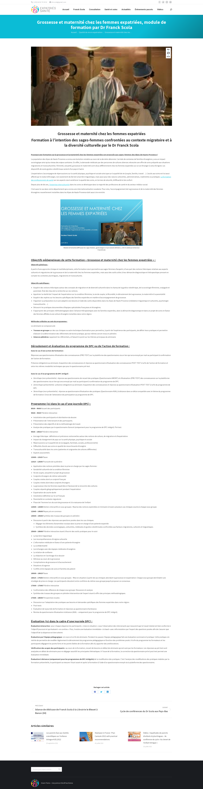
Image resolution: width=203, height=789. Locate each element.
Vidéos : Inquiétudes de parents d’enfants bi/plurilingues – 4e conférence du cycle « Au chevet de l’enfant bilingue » (156, 738)
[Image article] (37, 736)
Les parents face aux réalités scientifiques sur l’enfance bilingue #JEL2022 (57, 736)
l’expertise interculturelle (59, 184)
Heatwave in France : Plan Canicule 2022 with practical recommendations (106, 736)
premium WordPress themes (64, 783)
